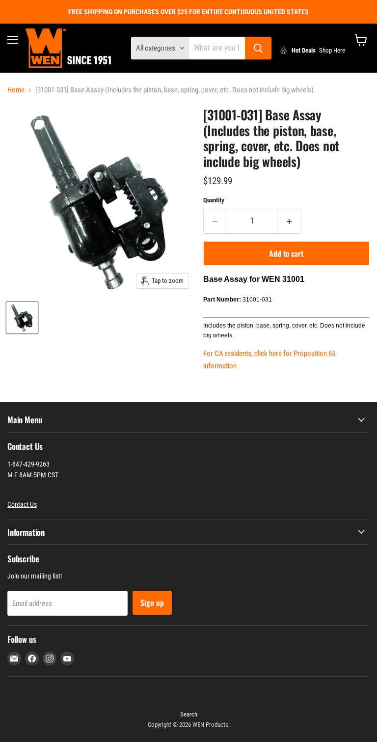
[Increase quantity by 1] (289, 221)
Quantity (213, 200)
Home (16, 90)
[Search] (258, 48)
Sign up (152, 602)
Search (188, 714)
